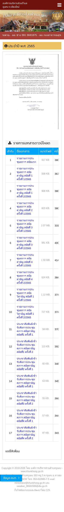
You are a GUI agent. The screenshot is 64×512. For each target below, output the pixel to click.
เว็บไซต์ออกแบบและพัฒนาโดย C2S (32, 490)
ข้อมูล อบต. (10, 477)
